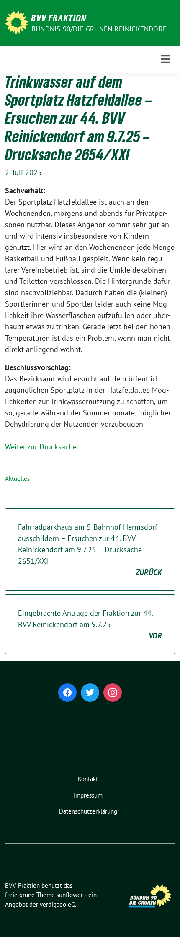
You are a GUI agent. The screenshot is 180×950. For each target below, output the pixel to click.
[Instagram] (112, 692)
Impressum (88, 795)
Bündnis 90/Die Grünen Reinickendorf (99, 29)
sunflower (70, 895)
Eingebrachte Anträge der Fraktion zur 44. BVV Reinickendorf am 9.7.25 (90, 624)
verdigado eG (57, 904)
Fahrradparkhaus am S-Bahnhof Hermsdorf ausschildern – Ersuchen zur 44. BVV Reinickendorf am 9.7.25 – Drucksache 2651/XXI (90, 549)
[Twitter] (90, 692)
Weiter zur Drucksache (41, 446)
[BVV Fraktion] (16, 22)
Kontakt (88, 779)
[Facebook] (67, 692)
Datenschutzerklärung (88, 811)
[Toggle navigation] (165, 59)
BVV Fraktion (59, 17)
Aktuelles (17, 479)
